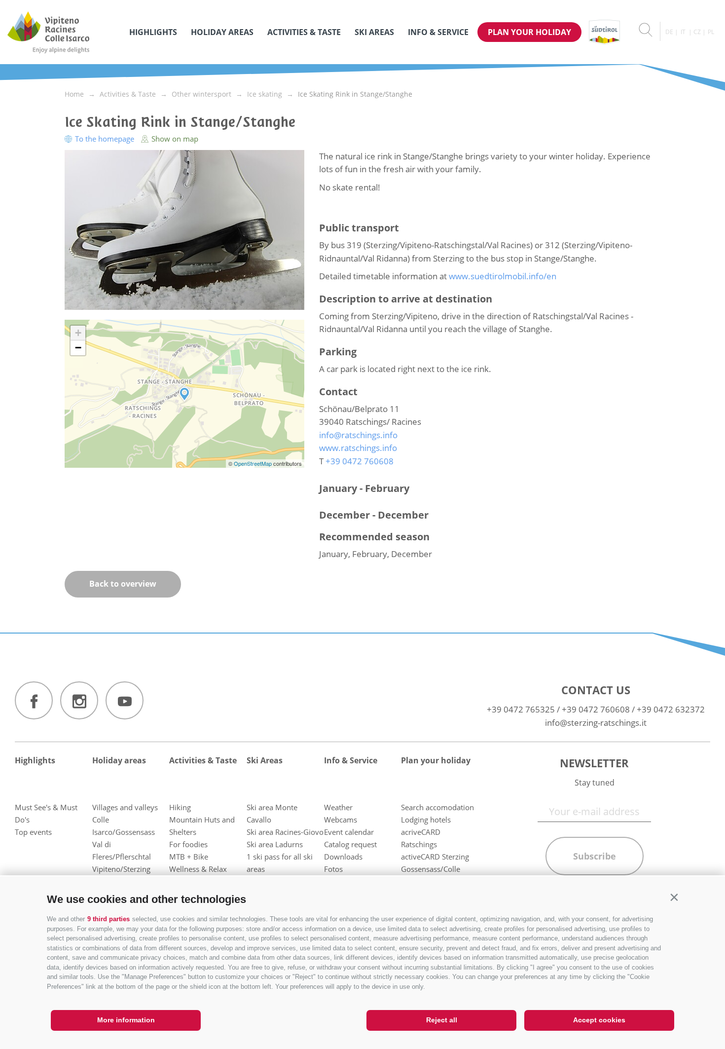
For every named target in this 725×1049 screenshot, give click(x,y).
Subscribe (594, 856)
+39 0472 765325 (521, 709)
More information (126, 1020)
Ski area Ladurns (275, 844)
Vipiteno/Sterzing (121, 869)
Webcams (340, 819)
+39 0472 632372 (671, 709)
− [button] (78, 347)
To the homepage (104, 139)
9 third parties (108, 919)
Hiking (180, 807)
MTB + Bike (188, 857)
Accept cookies (599, 1020)
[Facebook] (34, 700)
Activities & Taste (304, 32)
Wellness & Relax (198, 869)
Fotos (333, 869)
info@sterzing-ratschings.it (596, 722)
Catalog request (350, 844)
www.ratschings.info (358, 447)
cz (697, 32)
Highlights (153, 32)
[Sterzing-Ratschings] (63, 32)
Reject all (441, 1020)
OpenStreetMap (253, 463)
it (683, 32)
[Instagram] (79, 700)
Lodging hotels (426, 819)
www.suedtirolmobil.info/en (502, 276)
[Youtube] (125, 700)
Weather (338, 807)
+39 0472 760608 (596, 709)
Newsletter (594, 762)
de (669, 32)
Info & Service (438, 32)
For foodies (188, 844)
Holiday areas (222, 32)
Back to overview (122, 583)
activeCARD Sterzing (435, 857)
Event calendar (349, 832)
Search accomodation (437, 807)
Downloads (343, 857)
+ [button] (78, 333)
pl (711, 32)
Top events (33, 832)
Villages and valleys (125, 807)
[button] (674, 897)
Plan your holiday (529, 32)
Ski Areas (374, 32)
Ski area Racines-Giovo (285, 832)
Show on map (173, 139)
